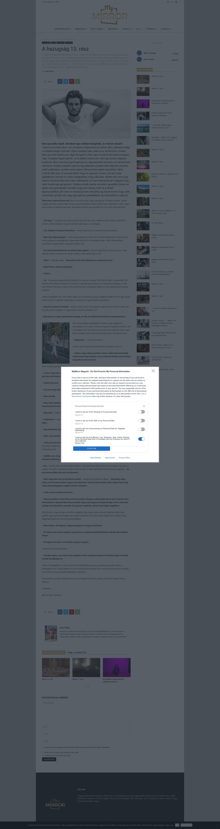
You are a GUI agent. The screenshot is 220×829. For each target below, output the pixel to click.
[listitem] (110, 406)
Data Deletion (95, 458)
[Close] (154, 371)
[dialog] (110, 414)
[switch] (141, 411)
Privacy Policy (124, 458)
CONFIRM (91, 448)
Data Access (110, 458)
